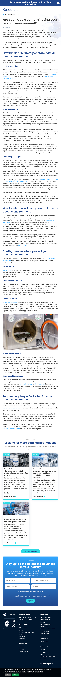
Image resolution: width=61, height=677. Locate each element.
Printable (22, 639)
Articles (21, 649)
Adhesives (43, 642)
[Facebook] (13, 626)
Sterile (21, 630)
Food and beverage (47, 629)
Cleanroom (23, 628)
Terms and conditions (48, 657)
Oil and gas (44, 631)
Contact (43, 659)
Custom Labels (24, 614)
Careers (43, 652)
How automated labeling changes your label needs (15, 520)
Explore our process (26, 620)
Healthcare (44, 627)
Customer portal (46, 664)
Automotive (44, 633)
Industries (44, 614)
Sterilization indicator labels (26, 633)
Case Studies (23, 651)
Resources (23, 644)
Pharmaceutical (46, 620)
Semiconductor (45, 617)
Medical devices (46, 624)
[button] (56, 10)
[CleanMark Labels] (10, 9)
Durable (22, 636)
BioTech (43, 622)
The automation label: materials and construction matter (16, 473)
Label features (24, 624)
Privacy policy (45, 654)
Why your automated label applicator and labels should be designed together (44, 474)
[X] (13, 623)
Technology (44, 638)
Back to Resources (12, 15)
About (42, 650)
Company (44, 646)
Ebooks (21, 647)
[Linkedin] (14, 620)
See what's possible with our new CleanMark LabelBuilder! (30, 3)
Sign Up (30, 601)
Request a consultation (27, 617)
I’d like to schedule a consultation (30, 592)
